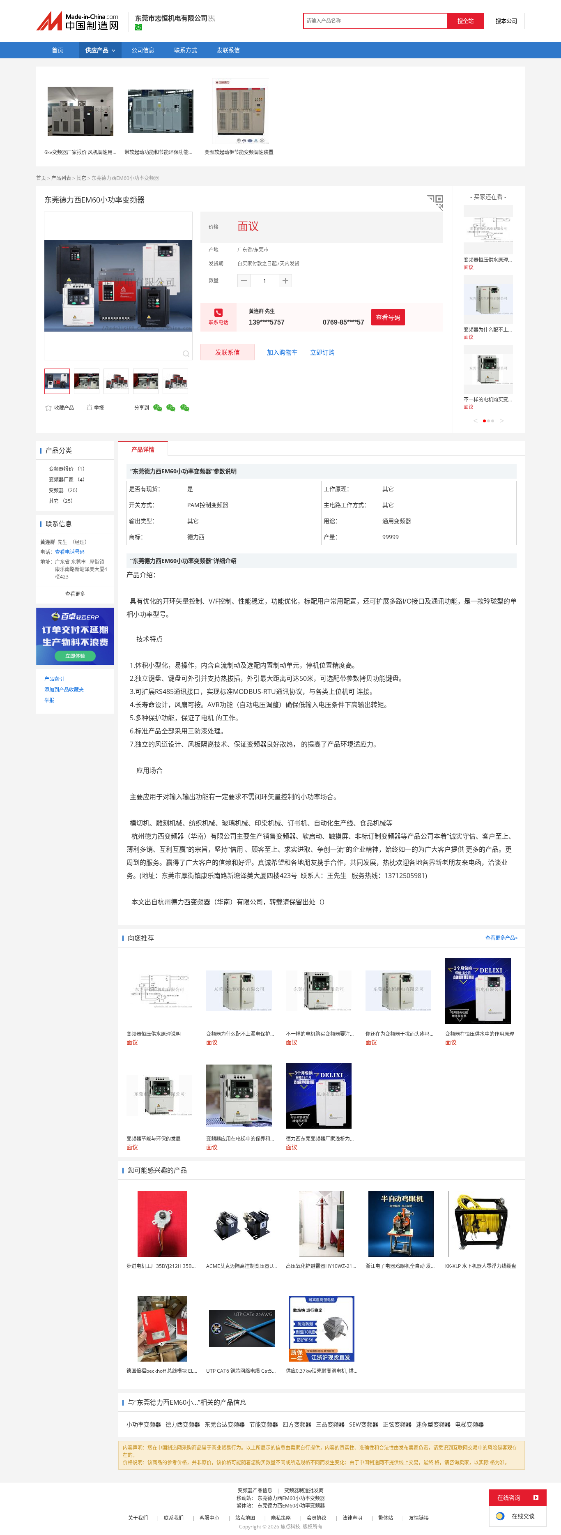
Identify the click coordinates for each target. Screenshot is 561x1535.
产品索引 (54, 678)
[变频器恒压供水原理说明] (488, 229)
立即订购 (322, 352)
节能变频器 (263, 1424)
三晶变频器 (330, 1424)
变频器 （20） (64, 490)
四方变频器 (297, 1424)
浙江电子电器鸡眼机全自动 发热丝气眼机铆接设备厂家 (425, 1266)
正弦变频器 (397, 1424)
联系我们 (174, 1517)
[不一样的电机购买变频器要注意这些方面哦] (488, 369)
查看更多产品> (501, 937)
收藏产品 (63, 407)
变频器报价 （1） (68, 469)
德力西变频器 (183, 1424)
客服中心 (209, 1517)
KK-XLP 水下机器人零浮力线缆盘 (480, 1266)
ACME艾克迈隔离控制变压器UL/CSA (246, 1266)
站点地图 (245, 1517)
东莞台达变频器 (225, 1424)
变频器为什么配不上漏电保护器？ (501, 329)
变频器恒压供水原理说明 (491, 259)
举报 (99, 407)
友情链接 (419, 1517)
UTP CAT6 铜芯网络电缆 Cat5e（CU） (249, 1370)
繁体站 (385, 1517)
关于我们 (138, 1517)
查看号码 (388, 317)
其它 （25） (62, 501)
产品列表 (61, 178)
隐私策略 (281, 1517)
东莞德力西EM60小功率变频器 (291, 1498)
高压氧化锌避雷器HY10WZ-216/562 (326, 1266)
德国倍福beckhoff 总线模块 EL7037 (165, 1370)
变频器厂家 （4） (68, 479)
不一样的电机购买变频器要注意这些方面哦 (510, 399)
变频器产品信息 (255, 1490)
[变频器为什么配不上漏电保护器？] (488, 299)
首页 (41, 178)
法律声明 (352, 1517)
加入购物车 (282, 352)
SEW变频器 (363, 1424)
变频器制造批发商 (304, 1490)
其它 (81, 178)
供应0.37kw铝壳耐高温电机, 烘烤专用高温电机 (337, 1370)
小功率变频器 (143, 1424)
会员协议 (316, 1517)
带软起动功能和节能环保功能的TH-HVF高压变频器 (179, 152)
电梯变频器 (469, 1424)
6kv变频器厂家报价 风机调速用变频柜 (85, 152)
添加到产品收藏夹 (64, 689)
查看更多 (75, 593)
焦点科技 (290, 1526)
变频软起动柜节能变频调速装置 (239, 152)
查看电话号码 (70, 552)
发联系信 (227, 352)
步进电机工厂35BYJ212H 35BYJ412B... (169, 1266)
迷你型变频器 (433, 1424)
